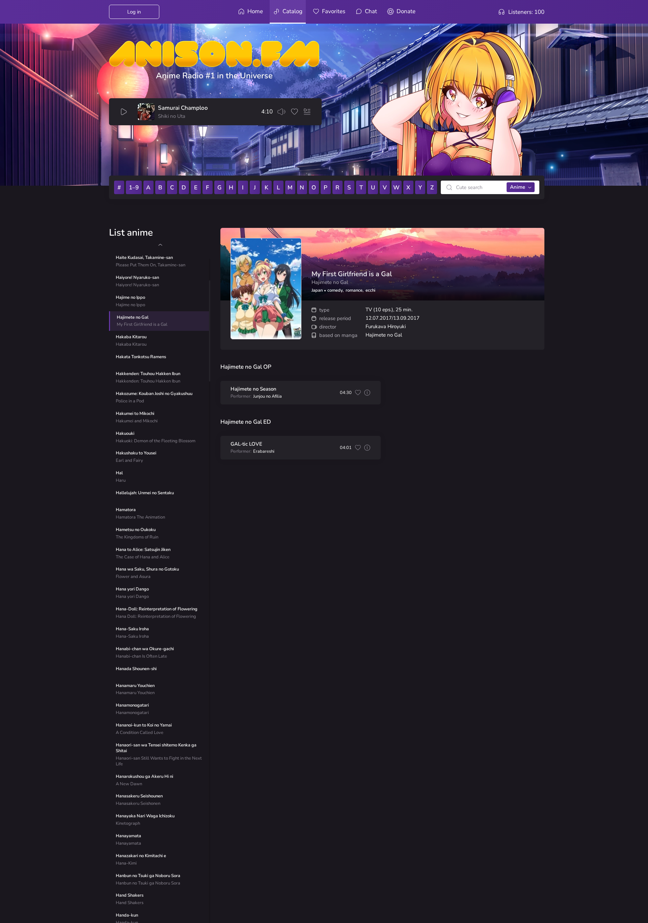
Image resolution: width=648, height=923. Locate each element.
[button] (160, 244)
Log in (134, 11)
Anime (517, 187)
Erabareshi (263, 451)
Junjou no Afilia (267, 396)
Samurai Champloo (183, 108)
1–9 (134, 187)
